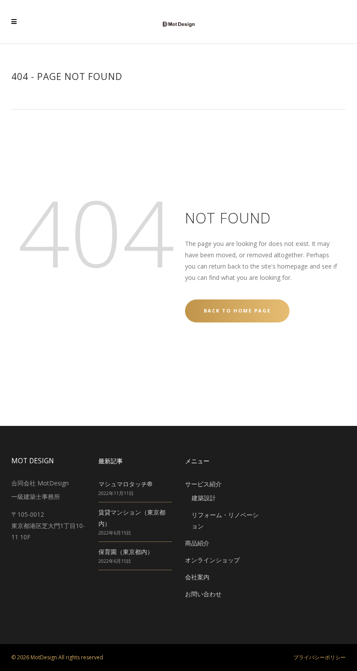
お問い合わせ (203, 594)
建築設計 (204, 498)
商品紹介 (197, 543)
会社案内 (197, 577)
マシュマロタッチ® (125, 484)
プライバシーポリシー (319, 657)
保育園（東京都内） (125, 552)
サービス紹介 (203, 484)
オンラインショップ (212, 560)
